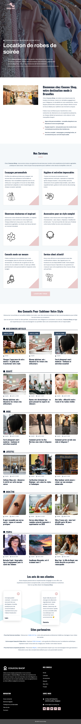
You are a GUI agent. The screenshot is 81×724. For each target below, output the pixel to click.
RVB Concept (37, 641)
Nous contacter (7, 699)
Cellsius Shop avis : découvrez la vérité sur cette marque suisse (14, 482)
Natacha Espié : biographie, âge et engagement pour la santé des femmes (13, 562)
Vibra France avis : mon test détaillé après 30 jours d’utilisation (65, 522)
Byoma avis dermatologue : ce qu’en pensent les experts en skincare (40, 401)
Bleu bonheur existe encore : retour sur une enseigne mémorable (65, 482)
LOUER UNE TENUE (40, 294)
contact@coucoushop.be (52, 704)
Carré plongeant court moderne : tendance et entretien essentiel (63, 361)
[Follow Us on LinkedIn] (51, 708)
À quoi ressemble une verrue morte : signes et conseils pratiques (13, 522)
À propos (5, 710)
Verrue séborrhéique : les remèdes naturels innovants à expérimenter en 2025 (40, 522)
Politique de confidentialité (10, 704)
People (45, 686)
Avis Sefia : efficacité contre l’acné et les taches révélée (65, 400)
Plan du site (6, 707)
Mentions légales (8, 701)
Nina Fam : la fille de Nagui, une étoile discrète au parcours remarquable (66, 562)
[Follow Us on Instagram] (55, 708)
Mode (44, 672)
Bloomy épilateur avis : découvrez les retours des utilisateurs (38, 361)
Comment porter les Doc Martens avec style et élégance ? (40, 441)
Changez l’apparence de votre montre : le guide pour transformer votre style (13, 361)
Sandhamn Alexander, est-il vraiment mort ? (39, 561)
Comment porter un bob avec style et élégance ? (65, 440)
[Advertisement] (40, 28)
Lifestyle (45, 675)
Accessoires (46, 678)
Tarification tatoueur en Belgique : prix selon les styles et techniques (40, 482)
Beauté (45, 681)
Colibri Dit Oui (32, 635)
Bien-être (45, 684)
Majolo (35, 647)
